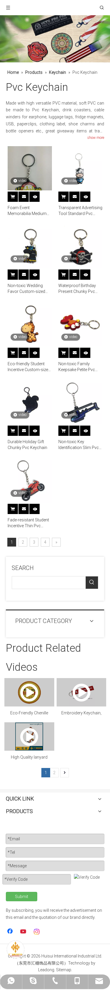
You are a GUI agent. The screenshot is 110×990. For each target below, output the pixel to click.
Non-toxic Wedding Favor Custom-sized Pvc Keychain (26, 288)
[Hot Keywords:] (92, 582)
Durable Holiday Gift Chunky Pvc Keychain (27, 444)
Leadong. (46, 969)
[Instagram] (37, 931)
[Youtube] (23, 931)
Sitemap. (64, 969)
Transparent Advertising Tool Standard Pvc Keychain (80, 210)
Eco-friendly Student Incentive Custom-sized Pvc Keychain (29, 367)
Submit (21, 896)
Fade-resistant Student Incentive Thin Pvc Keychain (28, 523)
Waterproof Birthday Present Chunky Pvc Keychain (77, 288)
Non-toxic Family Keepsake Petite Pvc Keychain (76, 367)
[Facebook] (10, 931)
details (38, 194)
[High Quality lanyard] (29, 736)
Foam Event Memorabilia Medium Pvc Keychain (27, 210)
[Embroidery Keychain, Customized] (81, 692)
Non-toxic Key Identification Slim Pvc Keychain (78, 444)
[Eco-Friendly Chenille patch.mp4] (29, 692)
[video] (30, 175)
